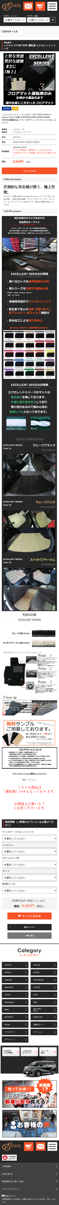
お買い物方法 (7, 1174)
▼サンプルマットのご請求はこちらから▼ (29, 774)
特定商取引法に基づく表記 (13, 1181)
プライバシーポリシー (11, 1189)
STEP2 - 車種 (32, 16)
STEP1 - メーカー (10, 16)
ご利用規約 (6, 1166)
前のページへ (29, 927)
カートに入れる (29, 171)
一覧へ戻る (29, 936)
